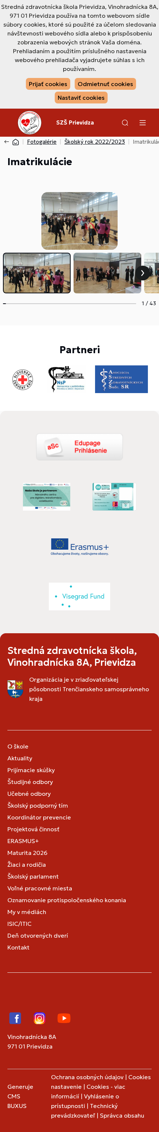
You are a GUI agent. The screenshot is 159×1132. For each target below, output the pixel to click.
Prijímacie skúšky (31, 770)
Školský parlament (33, 876)
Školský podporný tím (37, 805)
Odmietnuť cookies (105, 84)
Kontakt (18, 947)
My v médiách (26, 912)
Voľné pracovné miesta (39, 888)
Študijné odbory (30, 781)
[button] (125, 122)
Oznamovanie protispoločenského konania (66, 900)
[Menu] (142, 123)
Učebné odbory (29, 793)
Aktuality (19, 758)
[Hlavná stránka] (15, 141)
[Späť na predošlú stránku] (8, 142)
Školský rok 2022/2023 (94, 141)
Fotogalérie (42, 141)
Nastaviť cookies (81, 97)
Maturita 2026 (27, 852)
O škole (17, 746)
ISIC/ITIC (19, 923)
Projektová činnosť (33, 829)
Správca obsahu (122, 1115)
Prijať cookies (48, 84)
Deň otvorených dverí (37, 935)
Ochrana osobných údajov (87, 1077)
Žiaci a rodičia (26, 864)
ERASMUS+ (23, 841)
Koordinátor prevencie (39, 817)
